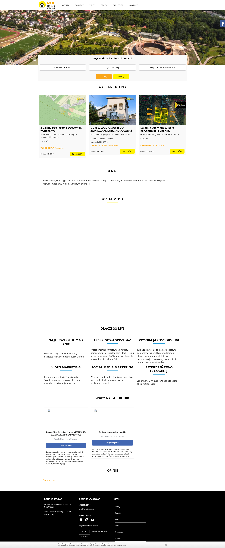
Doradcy (79, 5)
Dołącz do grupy (66, 445)
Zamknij (166, 544)
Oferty (65, 5)
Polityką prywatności (105, 544)
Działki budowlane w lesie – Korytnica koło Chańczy (158, 129)
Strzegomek (85, 536)
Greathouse (49, 480)
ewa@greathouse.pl (86, 509)
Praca (104, 5)
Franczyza (118, 5)
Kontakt (133, 5)
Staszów (83, 531)
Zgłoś (92, 5)
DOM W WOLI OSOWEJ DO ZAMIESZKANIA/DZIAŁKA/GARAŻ (111, 129)
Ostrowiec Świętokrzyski (99, 531)
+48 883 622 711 (85, 505)
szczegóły (77, 154)
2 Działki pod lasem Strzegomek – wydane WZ (61, 129)
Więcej (121, 76)
